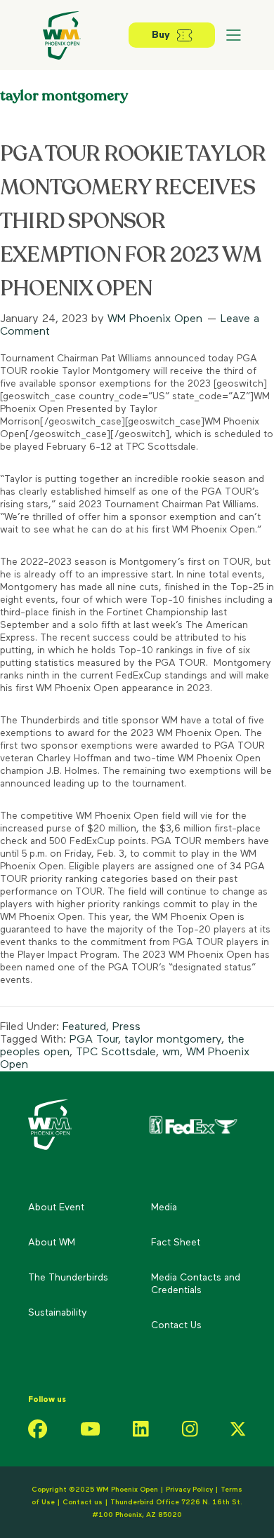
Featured (84, 1027)
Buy (161, 35)
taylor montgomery (172, 1039)
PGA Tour (94, 1039)
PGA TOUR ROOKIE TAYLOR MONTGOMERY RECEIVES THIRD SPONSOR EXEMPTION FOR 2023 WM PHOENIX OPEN (133, 221)
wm (171, 1052)
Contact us (84, 1502)
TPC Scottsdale (116, 1052)
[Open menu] (233, 35)
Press (126, 1027)
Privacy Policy (189, 1489)
